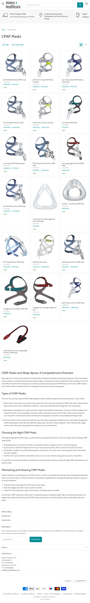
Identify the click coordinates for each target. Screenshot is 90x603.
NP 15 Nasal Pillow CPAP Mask (13, 262)
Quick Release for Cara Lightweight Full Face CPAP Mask (15, 352)
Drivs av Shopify (45, 599)
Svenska (67, 581)
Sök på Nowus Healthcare (11, 594)
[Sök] (80, 4)
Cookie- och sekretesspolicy (52, 594)
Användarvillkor (67, 594)
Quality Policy (6, 520)
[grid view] (81, 44)
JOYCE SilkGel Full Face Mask (13, 123)
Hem (3, 30)
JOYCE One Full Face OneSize (43, 123)
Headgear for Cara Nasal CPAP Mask (15, 309)
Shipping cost (6, 516)
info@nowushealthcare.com (11, 570)
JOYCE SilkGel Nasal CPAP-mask (14, 80)
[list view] (86, 44)
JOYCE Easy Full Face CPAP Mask (73, 303)
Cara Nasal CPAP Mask (69, 123)
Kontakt (39, 594)
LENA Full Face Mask (40, 262)
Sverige (80, 581)
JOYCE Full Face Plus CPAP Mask (14, 206)
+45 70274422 (8, 568)
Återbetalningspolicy (81, 594)
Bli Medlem (35, 539)
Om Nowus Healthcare (27, 594)
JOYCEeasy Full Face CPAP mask (73, 262)
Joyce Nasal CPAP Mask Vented (14, 163)
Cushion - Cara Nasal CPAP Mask (73, 204)
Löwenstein (6, 82)
